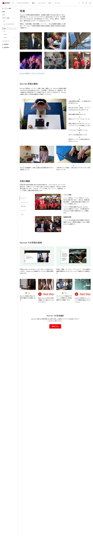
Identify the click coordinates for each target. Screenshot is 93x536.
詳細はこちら (55, 326)
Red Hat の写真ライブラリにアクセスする (32, 73)
